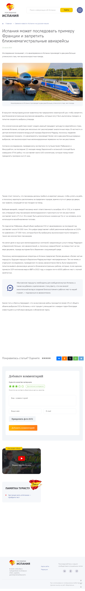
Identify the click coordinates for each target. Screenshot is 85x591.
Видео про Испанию (21, 465)
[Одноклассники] (64, 358)
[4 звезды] (48, 358)
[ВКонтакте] (59, 358)
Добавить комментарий (23, 428)
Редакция (44, 569)
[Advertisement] (42, 176)
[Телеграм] (76, 571)
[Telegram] (81, 358)
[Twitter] (70, 358)
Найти (66, 10)
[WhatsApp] (75, 358)
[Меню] (80, 10)
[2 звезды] (44, 358)
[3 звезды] (46, 358)
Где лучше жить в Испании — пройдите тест (19, 496)
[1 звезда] (43, 358)
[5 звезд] (50, 358)
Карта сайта (45, 566)
